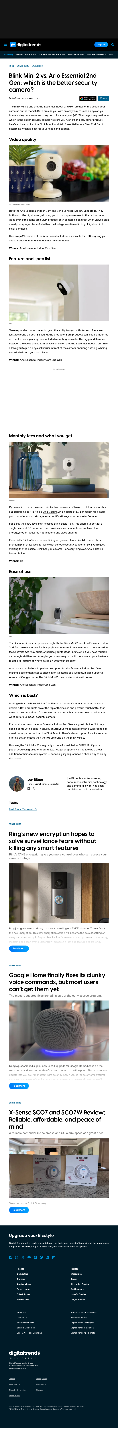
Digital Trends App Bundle (83, 1332)
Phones (20, 1269)
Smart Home (23, 1289)
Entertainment (24, 1294)
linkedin (29, 788)
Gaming (21, 1279)
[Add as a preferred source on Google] (87, 98)
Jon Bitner (16, 98)
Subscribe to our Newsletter (84, 1312)
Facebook (10, 1257)
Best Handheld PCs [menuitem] (96, 54)
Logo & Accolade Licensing (29, 1332)
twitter (34, 788)
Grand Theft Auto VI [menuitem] (26, 54)
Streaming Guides (80, 1284)
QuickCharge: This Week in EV (23, 809)
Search (112, 44)
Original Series (78, 1299)
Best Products (77, 1289)
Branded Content (79, 1317)
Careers (12, 1378)
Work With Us (14, 1384)
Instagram (16, 1257)
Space (74, 1279)
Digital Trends (20, 49)
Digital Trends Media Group (26, 1409)
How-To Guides (78, 1294)
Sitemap (39, 1390)
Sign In (101, 44)
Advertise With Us (25, 1322)
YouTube (29, 1257)
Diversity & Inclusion (17, 1390)
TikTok (35, 1257)
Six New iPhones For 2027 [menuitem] (52, 54)
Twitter (22, 1257)
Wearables (76, 1274)
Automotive (23, 1299)
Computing (22, 1274)
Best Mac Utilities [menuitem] (76, 54)
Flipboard (53, 1257)
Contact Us (22, 1317)
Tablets (74, 1269)
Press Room (41, 1384)
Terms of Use (14, 1396)
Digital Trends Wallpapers (82, 1322)
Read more (19, 948)
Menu (5, 44)
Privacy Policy (41, 1378)
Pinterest (41, 1257)
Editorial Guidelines (26, 1327)
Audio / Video (24, 1284)
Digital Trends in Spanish (82, 1327)
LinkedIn (47, 1257)
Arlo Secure (50, 511)
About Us (21, 1312)
